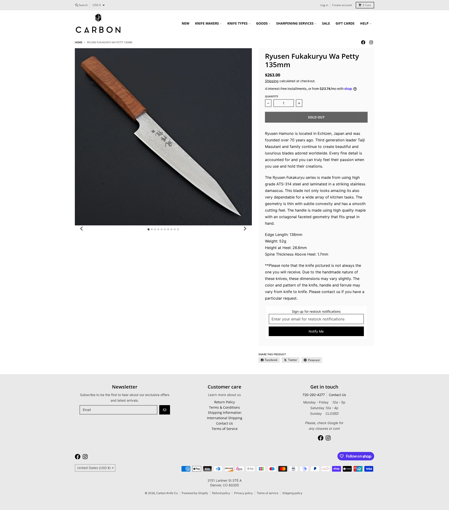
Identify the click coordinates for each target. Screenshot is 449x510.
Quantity (271, 96)
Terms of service (267, 493)
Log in (324, 5)
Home (78, 42)
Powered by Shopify (195, 493)
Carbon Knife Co (167, 493)
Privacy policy (243, 493)
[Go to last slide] (82, 228)
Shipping (272, 81)
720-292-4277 (314, 395)
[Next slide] (245, 228)
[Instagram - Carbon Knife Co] (371, 42)
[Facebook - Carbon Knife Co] (363, 42)
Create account (342, 5)
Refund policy (221, 493)
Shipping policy (292, 493)
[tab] (149, 229)
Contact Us (337, 395)
